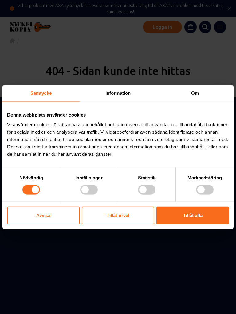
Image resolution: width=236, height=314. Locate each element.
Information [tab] (118, 93)
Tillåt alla (193, 215)
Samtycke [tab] (41, 93)
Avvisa (43, 215)
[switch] (89, 190)
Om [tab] (195, 93)
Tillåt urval (118, 215)
